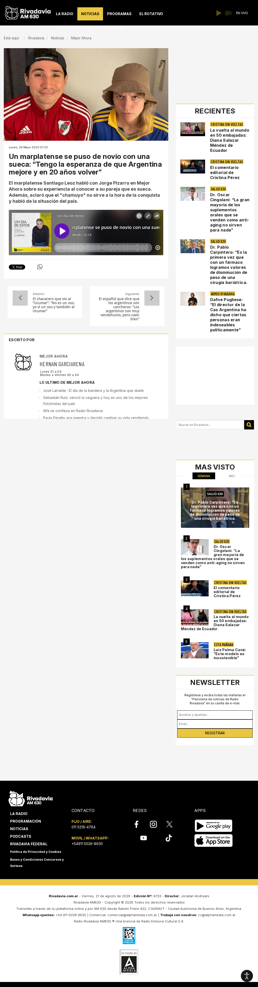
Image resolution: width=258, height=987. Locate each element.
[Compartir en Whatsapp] (40, 267)
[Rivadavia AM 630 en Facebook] (139, 824)
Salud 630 (218, 188)
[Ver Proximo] (151, 298)
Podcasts (20, 836)
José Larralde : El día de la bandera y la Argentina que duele (93, 390)
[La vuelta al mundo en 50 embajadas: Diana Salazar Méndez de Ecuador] (195, 617)
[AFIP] (129, 935)
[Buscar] (249, 424)
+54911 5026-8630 (87, 843)
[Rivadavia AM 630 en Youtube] (143, 838)
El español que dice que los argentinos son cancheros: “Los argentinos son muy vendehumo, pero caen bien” (119, 309)
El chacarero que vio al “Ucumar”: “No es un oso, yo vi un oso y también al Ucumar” (54, 305)
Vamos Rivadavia (223, 293)
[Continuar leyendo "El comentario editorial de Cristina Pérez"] (192, 166)
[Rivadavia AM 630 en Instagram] (156, 824)
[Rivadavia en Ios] (213, 840)
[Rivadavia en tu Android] (213, 826)
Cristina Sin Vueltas (227, 124)
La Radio (18, 813)
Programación (25, 821)
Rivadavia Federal (28, 844)
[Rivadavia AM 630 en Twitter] (172, 824)
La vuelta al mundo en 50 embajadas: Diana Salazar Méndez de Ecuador (229, 140)
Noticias (19, 829)
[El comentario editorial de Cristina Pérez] (195, 588)
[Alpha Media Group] (129, 962)
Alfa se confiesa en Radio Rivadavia (73, 411)
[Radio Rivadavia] (31, 798)
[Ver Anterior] (20, 298)
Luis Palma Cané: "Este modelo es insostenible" (230, 654)
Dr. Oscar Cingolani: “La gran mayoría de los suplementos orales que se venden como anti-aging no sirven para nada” (230, 212)
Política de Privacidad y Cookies (35, 852)
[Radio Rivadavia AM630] (28, 11)
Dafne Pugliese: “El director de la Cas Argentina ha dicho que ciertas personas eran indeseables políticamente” (228, 314)
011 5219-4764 (83, 827)
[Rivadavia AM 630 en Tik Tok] (168, 838)
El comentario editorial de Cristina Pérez (225, 172)
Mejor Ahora (54, 356)
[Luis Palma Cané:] (195, 650)
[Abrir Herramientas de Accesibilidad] (247, 976)
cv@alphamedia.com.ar (217, 915)
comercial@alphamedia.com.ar (132, 915)
